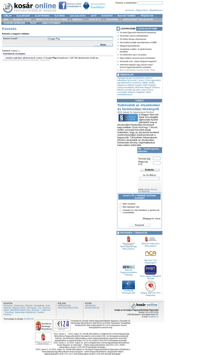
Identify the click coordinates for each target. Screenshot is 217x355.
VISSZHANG (112, 19)
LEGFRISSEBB (128, 28)
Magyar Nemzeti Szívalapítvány (147, 190)
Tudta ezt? (46, 310)
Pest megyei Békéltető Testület (150, 277)
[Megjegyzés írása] (151, 218)
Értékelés (149, 170)
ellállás (145, 82)
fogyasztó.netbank (125, 85)
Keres (103, 45)
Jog (39, 308)
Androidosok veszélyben (14, 54)
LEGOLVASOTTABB (147, 28)
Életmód (28, 306)
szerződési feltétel (125, 92)
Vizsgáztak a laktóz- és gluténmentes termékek (136, 50)
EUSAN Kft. (29, 319)
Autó (48, 306)
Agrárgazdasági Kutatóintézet (131, 78)
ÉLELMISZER (23, 16)
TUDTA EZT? (95, 19)
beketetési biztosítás (127, 80)
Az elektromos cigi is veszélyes (133, 54)
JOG (6, 19)
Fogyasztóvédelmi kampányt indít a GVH (137, 70)
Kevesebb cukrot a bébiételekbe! (134, 35)
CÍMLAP (8, 16)
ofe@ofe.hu (154, 317)
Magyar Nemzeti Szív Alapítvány (151, 294)
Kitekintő (7, 308)
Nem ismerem (129, 204)
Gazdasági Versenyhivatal (128, 291)
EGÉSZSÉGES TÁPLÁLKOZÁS (138, 19)
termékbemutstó (124, 94)
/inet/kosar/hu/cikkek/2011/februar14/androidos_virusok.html (26, 60)
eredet (152, 82)
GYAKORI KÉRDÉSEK (14, 23)
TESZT (33, 23)
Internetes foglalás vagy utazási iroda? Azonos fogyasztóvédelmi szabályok (136, 65)
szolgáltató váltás (143, 92)
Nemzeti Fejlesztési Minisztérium (150, 244)
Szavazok (139, 225)
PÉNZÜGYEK (147, 16)
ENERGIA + (78, 19)
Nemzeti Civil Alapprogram (150, 261)
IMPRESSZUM (64, 306)
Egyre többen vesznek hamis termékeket (137, 57)
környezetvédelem (125, 87)
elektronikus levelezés (131, 82)
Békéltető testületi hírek (20, 310)
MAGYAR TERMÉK (126, 16)
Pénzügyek (32, 308)
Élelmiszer (8, 306)
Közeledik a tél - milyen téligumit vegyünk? (138, 61)
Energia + (36, 310)
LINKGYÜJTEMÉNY (51, 23)
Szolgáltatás (39, 306)
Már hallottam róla (131, 207)
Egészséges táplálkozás (25, 312)
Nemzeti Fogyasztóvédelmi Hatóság (128, 272)
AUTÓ (93, 16)
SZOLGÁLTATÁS (78, 16)
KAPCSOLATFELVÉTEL (68, 308)
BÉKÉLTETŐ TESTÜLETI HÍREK (52, 19)
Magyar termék (19, 308)
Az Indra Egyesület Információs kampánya (138, 32)
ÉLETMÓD (59, 16)
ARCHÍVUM (90, 306)
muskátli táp (130, 90)
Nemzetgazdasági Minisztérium (128, 247)
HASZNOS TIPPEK (22, 19)
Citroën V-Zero (143, 80)
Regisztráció (142, 10)
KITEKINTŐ (106, 16)
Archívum (129, 10)
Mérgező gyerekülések (130, 45)
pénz (138, 90)
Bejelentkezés (156, 10)
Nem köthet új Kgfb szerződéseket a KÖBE (138, 42)
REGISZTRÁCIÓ (92, 308)
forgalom (152, 85)
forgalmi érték (141, 85)
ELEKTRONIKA (42, 16)
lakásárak (139, 87)
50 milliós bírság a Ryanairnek (133, 38)
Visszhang (9, 312)
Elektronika (19, 306)
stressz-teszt (147, 90)
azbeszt (149, 78)
